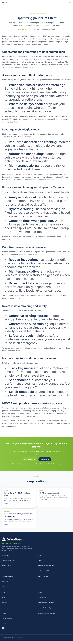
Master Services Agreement (46, 602)
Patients (4, 587)
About (3, 597)
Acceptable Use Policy (44, 608)
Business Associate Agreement (47, 613)
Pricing (40, 560)
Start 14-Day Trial (29, 459)
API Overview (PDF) (43, 571)
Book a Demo (45, 459)
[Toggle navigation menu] (69, 3)
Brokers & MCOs (6, 565)
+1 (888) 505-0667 (7, 618)
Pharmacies (5, 581)
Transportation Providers (9, 560)
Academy (4, 602)
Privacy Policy (42, 597)
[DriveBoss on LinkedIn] (3, 628)
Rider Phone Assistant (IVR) (46, 565)
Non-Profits (5, 571)
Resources (5, 608)
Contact (4, 613)
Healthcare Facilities (7, 576)
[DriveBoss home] (5, 3)
